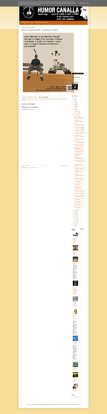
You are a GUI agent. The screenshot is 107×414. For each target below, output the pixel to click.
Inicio (45, 165)
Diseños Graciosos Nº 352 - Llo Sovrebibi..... (79, 182)
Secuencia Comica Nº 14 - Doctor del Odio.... (79, 204)
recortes (56, 98)
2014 (74, 106)
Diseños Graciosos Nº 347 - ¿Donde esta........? (79, 199)
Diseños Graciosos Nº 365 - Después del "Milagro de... (79, 128)
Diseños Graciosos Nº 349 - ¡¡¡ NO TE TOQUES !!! (79, 194)
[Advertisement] (44, 153)
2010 (74, 225)
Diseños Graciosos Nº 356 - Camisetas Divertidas (79, 158)
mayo (75, 215)
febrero (75, 220)
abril (75, 216)
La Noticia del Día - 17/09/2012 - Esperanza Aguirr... (79, 165)
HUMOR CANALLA (77, 90)
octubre (75, 114)
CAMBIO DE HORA (75, 390)
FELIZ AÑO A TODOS (75, 343)
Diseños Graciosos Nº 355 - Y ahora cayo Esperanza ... (79, 161)
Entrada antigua (64, 165)
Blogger (78, 404)
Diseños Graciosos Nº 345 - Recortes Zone (79, 207)
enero (75, 221)
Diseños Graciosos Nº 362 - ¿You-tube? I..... (79, 140)
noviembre (76, 112)
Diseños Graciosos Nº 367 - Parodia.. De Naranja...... (79, 118)
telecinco (23, 100)
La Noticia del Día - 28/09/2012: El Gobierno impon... (79, 121)
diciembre (76, 111)
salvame (64, 98)
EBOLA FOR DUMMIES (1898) (75, 380)
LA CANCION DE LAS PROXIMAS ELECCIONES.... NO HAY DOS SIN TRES (75, 290)
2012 (74, 109)
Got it (87, 3)
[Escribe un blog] (43, 97)
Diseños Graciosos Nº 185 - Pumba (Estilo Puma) (75, 241)
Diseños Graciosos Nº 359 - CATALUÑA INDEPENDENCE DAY (79, 148)
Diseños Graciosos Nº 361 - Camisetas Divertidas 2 (79, 142)
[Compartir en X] (44, 97)
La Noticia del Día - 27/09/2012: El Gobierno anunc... (79, 136)
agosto (75, 209)
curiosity (29, 98)
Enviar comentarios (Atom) (32, 167)
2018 (74, 99)
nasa (50, 98)
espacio (33, 98)
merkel (48, 98)
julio (75, 211)
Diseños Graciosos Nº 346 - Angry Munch (79, 202)
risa (62, 98)
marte (45, 98)
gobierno (36, 98)
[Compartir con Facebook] (46, 97)
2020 (74, 97)
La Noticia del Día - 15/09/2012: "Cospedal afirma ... (79, 171)
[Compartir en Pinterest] (47, 97)
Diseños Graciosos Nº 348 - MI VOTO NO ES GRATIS (79, 196)
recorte (53, 98)
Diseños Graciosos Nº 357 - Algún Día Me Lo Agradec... (79, 155)
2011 (74, 223)
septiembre (76, 116)
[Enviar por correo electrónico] (42, 97)
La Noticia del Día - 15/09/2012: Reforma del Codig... (79, 175)
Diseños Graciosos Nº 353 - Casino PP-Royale (79, 179)
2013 (74, 108)
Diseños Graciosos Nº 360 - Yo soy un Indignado (79, 145)
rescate (59, 98)
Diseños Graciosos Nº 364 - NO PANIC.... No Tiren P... (79, 130)
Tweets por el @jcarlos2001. (77, 79)
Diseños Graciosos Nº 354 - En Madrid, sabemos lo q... (79, 168)
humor (43, 98)
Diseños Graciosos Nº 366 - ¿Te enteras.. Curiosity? (79, 125)
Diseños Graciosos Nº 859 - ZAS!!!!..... (75, 253)
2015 (74, 104)
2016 (74, 102)
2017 (74, 101)
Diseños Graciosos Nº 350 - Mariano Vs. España (79, 191)
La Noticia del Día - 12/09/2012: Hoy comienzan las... (78, 187)
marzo (75, 218)
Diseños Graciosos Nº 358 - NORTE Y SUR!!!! (79, 152)
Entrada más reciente (26, 165)
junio (75, 213)
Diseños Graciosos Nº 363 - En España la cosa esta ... (79, 133)
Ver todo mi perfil (75, 92)
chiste (27, 98)
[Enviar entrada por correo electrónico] (39, 97)
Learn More (82, 3)
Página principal (76, 396)
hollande (39, 98)
